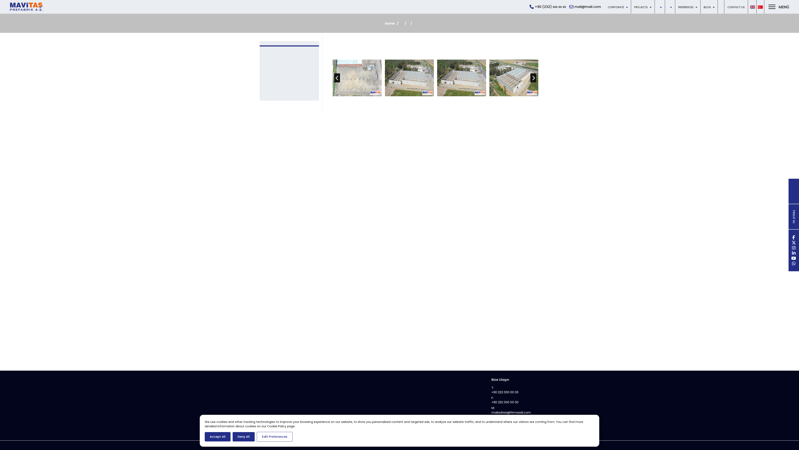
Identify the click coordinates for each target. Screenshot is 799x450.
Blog (707, 7)
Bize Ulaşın (500, 379)
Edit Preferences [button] (274, 437)
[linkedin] (794, 253)
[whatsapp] (794, 264)
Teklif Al (794, 217)
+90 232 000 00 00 (505, 392)
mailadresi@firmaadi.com (511, 412)
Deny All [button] (244, 437)
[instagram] (794, 248)
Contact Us (736, 7)
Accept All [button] (218, 437)
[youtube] (793, 259)
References (686, 7)
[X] (794, 243)
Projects (641, 7)
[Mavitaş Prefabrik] (26, 7)
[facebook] (793, 238)
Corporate (616, 7)
